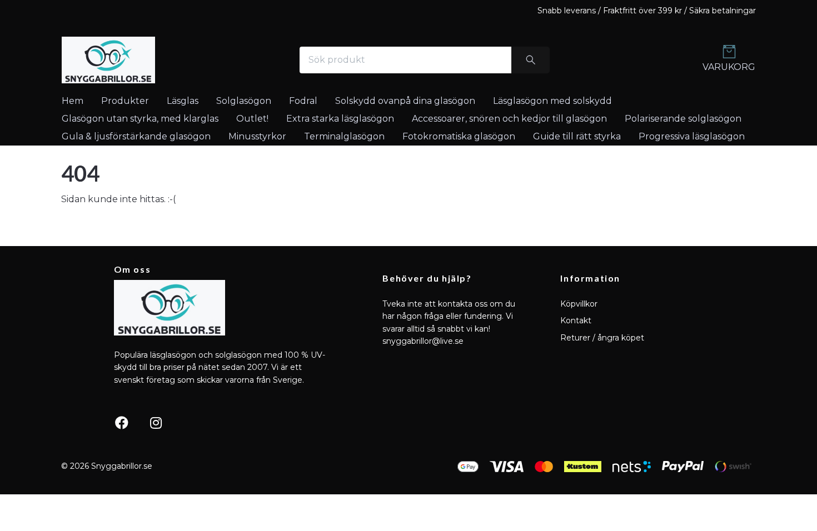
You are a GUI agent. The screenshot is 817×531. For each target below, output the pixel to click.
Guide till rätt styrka (577, 136)
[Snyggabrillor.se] (108, 60)
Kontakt (575, 320)
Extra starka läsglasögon (340, 118)
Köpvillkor (578, 304)
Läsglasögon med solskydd (552, 101)
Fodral (303, 101)
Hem (72, 101)
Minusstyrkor (257, 136)
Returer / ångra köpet (602, 338)
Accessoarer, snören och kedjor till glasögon (509, 118)
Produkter (125, 101)
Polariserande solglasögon (683, 118)
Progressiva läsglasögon (692, 136)
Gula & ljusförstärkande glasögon (136, 136)
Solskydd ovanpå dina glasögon (405, 101)
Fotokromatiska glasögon (458, 136)
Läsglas (182, 101)
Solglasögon (243, 101)
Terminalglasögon (344, 136)
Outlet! (252, 118)
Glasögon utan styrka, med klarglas (140, 118)
